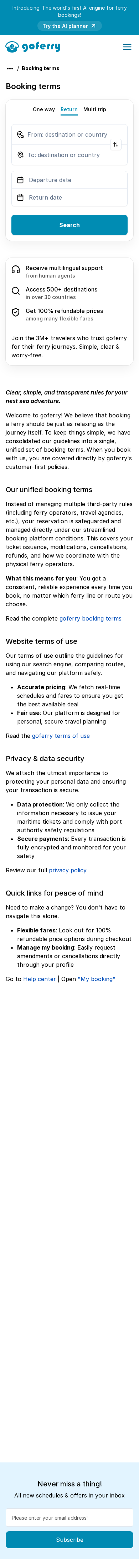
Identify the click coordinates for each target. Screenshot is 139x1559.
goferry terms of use (61, 735)
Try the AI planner (65, 26)
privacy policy (68, 870)
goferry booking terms (91, 618)
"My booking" (96, 978)
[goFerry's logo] (35, 46)
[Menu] (127, 46)
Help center (39, 978)
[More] (10, 68)
